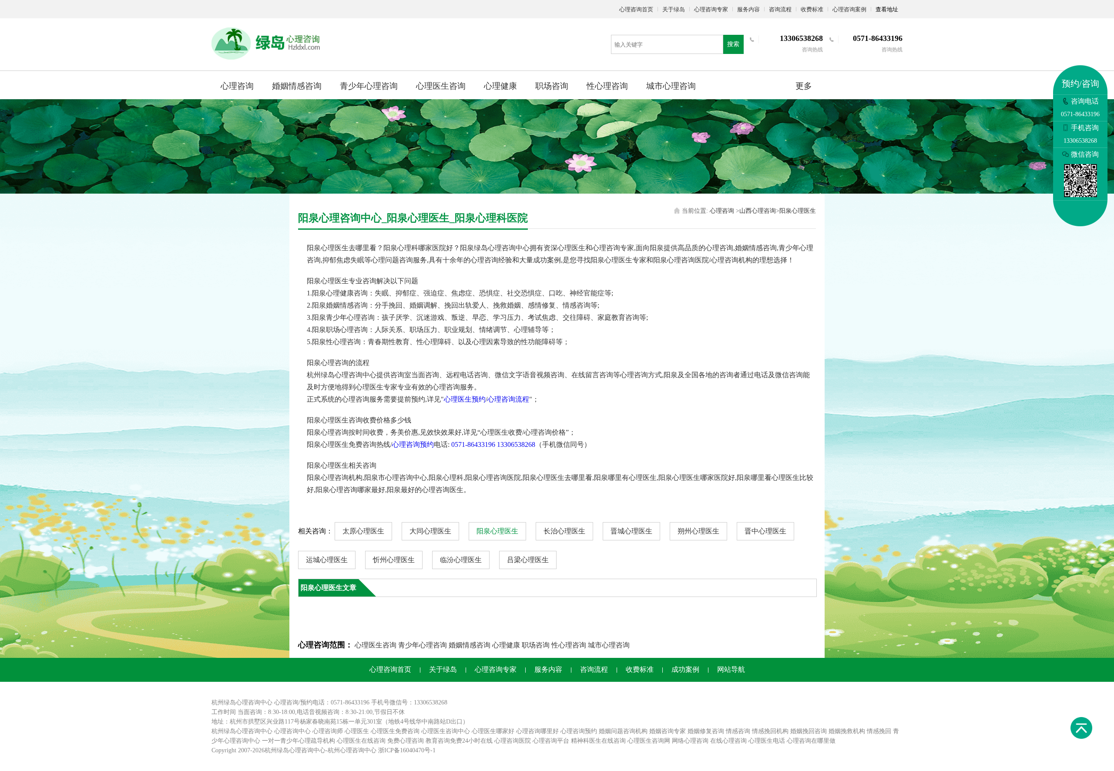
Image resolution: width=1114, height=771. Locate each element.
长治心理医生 (564, 531)
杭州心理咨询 (346, 750)
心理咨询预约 (413, 444)
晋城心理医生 (631, 531)
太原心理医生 (363, 531)
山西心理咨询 (757, 211)
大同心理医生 (430, 531)
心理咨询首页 (636, 9)
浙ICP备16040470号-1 (407, 750)
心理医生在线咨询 (361, 740)
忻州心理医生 (394, 559)
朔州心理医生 (698, 531)
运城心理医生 (327, 559)
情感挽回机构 (770, 731)
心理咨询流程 (508, 399)
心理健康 (500, 86)
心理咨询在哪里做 (811, 740)
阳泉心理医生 (797, 211)
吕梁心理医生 (528, 559)
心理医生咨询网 (648, 740)
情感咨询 (738, 731)
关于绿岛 (673, 9)
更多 (803, 86)
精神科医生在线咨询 (598, 740)
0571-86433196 (473, 444)
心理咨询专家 (711, 9)
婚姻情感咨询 (297, 86)
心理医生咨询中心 (445, 731)
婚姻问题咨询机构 (623, 731)
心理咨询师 (327, 731)
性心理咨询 (607, 86)
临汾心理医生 (461, 559)
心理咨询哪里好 (537, 731)
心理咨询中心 (292, 731)
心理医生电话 (766, 740)
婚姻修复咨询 (706, 731)
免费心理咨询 (405, 740)
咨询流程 (780, 9)
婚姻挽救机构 (847, 731)
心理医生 (357, 731)
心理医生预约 (465, 399)
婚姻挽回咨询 (808, 731)
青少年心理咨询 (369, 86)
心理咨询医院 (512, 740)
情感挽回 (879, 731)
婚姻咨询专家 (667, 731)
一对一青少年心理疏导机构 (298, 740)
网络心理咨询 (690, 740)
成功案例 (685, 669)
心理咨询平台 (551, 740)
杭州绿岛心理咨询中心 (241, 731)
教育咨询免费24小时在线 (459, 740)
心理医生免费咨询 (395, 731)
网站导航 (731, 669)
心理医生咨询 (441, 86)
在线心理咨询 (728, 740)
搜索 (733, 44)
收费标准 (812, 9)
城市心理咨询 (671, 86)
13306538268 (516, 444)
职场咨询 (551, 86)
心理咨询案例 (849, 9)
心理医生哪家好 (493, 731)
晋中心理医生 (765, 531)
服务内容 (748, 9)
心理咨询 (237, 86)
